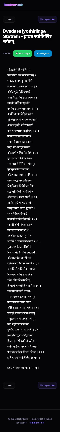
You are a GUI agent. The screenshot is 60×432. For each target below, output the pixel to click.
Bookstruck (13, 5)
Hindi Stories (37, 423)
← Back (9, 19)
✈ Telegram (43, 53)
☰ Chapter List (47, 19)
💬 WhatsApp (23, 53)
